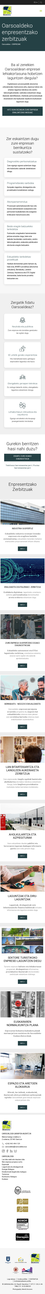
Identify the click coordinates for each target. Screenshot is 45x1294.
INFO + (22, 549)
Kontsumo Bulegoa (9, 1177)
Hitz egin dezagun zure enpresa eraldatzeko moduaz (22, 111)
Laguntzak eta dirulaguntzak (12, 1167)
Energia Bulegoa (8, 1169)
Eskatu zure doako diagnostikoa (23, 457)
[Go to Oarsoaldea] (7, 11)
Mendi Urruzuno (27, 1289)
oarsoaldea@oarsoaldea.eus (16, 1147)
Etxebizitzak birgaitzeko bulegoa (14, 1172)
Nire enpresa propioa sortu (12, 1162)
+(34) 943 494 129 (12, 1144)
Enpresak (5, 1164)
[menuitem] (11, 1279)
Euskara (5, 1179)
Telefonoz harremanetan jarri (19, 465)
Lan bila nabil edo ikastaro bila (13, 1159)
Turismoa (5, 1174)
